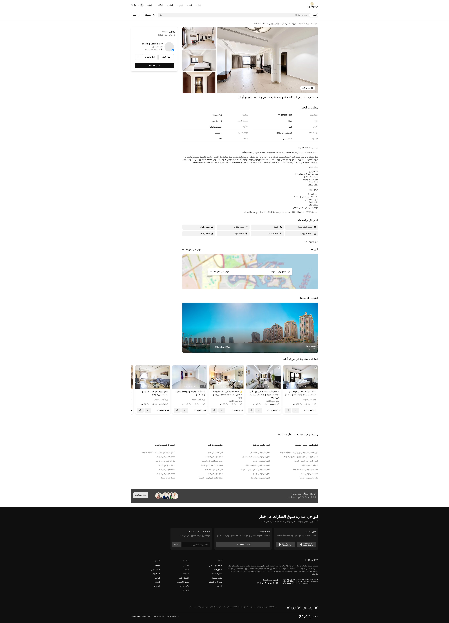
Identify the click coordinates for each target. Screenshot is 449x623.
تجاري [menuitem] (181, 5)
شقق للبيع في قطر (215, 473)
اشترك (176, 544)
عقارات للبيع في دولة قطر (165, 461)
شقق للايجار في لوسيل (261, 473)
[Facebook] (316, 608)
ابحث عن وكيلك (140, 495)
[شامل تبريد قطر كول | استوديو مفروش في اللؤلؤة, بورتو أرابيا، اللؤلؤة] (152, 389)
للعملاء (157, 582)
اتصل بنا (186, 590)
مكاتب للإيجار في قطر (167, 469)
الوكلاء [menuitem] (160, 5)
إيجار (307, 24)
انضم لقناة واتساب (243, 544)
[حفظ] (315, 367)
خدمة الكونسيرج (183, 582)
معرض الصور (305, 88)
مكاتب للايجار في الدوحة (166, 456)
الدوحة (301, 24)
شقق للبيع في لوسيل (166, 465)
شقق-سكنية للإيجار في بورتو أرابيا (278, 24)
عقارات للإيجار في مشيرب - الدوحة (305, 469)
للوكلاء (157, 565)
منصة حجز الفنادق (215, 565)
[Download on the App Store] (306, 544)
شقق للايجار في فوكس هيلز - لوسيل (256, 456)
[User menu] (141, 5)
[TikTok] (293, 608)
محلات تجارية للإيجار (168, 478)
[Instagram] (305, 608)
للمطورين (156, 573)
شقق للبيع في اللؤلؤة (214, 456)
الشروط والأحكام (158, 616)
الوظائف (185, 573)
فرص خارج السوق (215, 582)
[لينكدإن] (299, 608)
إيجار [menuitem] (199, 5)
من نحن (186, 565)
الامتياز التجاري (183, 578)
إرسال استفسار (154, 65)
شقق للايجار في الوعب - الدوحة (306, 461)
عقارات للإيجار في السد (309, 473)
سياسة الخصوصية (173, 616)
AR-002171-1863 (259, 24)
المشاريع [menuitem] (170, 5)
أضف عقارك (184, 586)
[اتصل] (295, 410)
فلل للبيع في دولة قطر (214, 469)
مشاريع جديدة (217, 573)
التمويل (157, 586)
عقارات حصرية (217, 578)
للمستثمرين (155, 569)
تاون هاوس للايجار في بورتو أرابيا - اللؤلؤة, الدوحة (299, 452)
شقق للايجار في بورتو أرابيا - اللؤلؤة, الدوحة (158, 452)
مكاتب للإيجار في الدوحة (166, 473)
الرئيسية (314, 24)
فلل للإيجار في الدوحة (310, 465)
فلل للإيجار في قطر (215, 452)
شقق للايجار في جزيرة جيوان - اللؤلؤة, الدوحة (301, 456)
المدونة (219, 586)
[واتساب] (288, 410)
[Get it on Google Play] (285, 544)
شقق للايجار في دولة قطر (260, 452)
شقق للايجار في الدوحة (261, 461)
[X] (310, 608)
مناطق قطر (218, 569)
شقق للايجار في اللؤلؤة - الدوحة (258, 465)
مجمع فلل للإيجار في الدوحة (212, 461)
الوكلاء (186, 569)
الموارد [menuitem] (149, 5)
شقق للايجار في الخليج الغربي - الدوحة (255, 469)
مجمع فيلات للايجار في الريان (212, 465)
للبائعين (157, 578)
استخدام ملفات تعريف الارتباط (140, 616)
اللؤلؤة (294, 24)
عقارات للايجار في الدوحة (309, 478)
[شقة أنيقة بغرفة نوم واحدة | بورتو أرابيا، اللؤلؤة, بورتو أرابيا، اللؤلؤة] (189, 389)
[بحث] (161, 15)
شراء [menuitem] (190, 5)
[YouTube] (288, 608)
